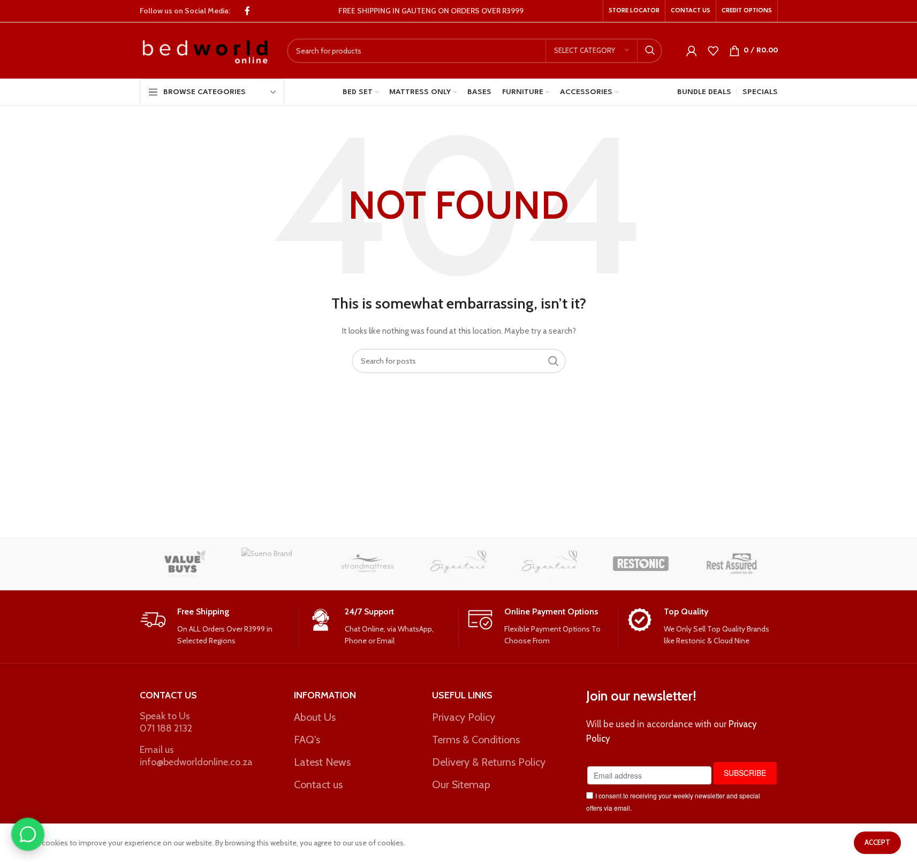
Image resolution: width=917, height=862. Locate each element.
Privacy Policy (463, 717)
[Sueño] (276, 563)
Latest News (322, 762)
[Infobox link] (215, 626)
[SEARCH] (650, 50)
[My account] (691, 50)
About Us (315, 717)
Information (325, 695)
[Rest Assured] (731, 563)
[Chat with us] (28, 834)
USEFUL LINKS (462, 695)
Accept (877, 842)
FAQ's (307, 739)
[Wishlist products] (713, 50)
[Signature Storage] (458, 563)
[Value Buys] (185, 563)
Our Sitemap (461, 784)
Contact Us (168, 695)
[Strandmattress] (367, 563)
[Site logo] (205, 50)
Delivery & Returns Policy (488, 762)
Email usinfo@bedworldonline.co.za (196, 756)
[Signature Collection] (549, 563)
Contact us (318, 784)
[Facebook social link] (247, 11)
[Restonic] (640, 563)
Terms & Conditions (476, 739)
